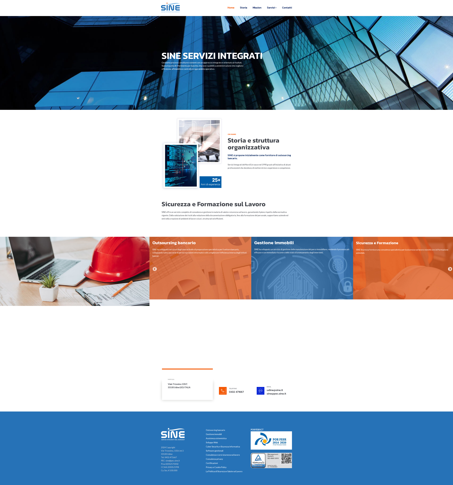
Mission (257, 8)
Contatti (287, 8)
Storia (243, 8)
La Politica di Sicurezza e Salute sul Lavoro (224, 471)
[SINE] (170, 7)
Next (449, 268)
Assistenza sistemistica (216, 438)
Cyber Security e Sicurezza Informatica (223, 446)
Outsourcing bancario (215, 430)
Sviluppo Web (212, 442)
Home (231, 8)
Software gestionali (214, 450)
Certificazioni (212, 463)
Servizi (271, 8)
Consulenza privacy (214, 459)
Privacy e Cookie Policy (216, 467)
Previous (153, 268)
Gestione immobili (214, 434)
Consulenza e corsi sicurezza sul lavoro (223, 455)
